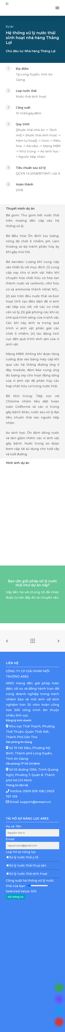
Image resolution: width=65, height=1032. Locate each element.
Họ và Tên (14, 826)
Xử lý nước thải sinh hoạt (28, 874)
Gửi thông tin (16, 896)
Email (11, 839)
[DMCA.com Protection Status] (31, 1015)
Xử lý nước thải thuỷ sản (27, 865)
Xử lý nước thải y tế (23, 857)
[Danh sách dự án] (32, 640)
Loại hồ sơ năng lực (22, 852)
